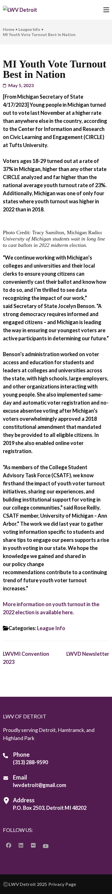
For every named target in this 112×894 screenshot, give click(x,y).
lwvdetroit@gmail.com (39, 785)
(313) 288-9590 (30, 762)
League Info (51, 628)
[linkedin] (21, 845)
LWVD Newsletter (87, 654)
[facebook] (8, 845)
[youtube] (45, 846)
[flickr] (33, 845)
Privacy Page (62, 884)
